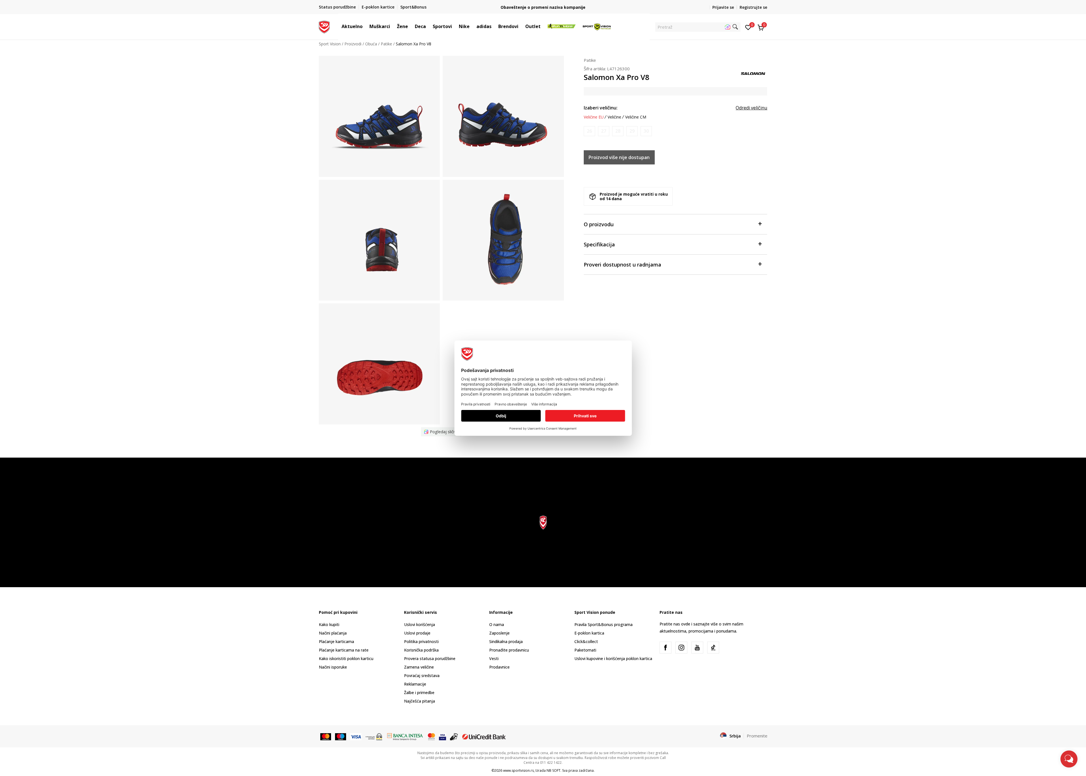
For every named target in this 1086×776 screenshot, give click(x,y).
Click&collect (586, 641)
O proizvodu (599, 224)
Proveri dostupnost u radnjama (622, 264)
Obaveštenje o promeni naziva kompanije (543, 7)
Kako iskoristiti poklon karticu (346, 658)
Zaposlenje (499, 633)
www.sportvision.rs (518, 770)
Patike (386, 43)
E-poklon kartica (589, 633)
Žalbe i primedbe (419, 692)
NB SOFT (553, 770)
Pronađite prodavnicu (509, 650)
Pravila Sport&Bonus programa (603, 624)
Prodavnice (499, 667)
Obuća (371, 43)
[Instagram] (681, 647)
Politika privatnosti (421, 641)
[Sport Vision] (324, 26)
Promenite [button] (757, 736)
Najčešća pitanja (419, 701)
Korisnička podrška (421, 650)
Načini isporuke (333, 667)
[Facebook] (665, 647)
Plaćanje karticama (336, 641)
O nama (496, 624)
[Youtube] (697, 647)
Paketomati (585, 650)
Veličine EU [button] (594, 117)
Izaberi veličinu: (601, 107)
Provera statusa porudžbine (429, 658)
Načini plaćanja (333, 633)
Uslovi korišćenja (419, 624)
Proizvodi (352, 43)
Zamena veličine (419, 667)
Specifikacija (599, 244)
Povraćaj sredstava (422, 675)
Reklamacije (415, 684)
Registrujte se (753, 7)
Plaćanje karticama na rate (344, 650)
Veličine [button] (614, 117)
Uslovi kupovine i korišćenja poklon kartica (613, 658)
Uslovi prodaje (417, 633)
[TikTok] (713, 647)
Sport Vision (330, 43)
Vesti (494, 658)
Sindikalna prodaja (506, 641)
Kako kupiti (329, 624)
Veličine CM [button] (635, 117)
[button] (365, 26)
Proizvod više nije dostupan (619, 157)
